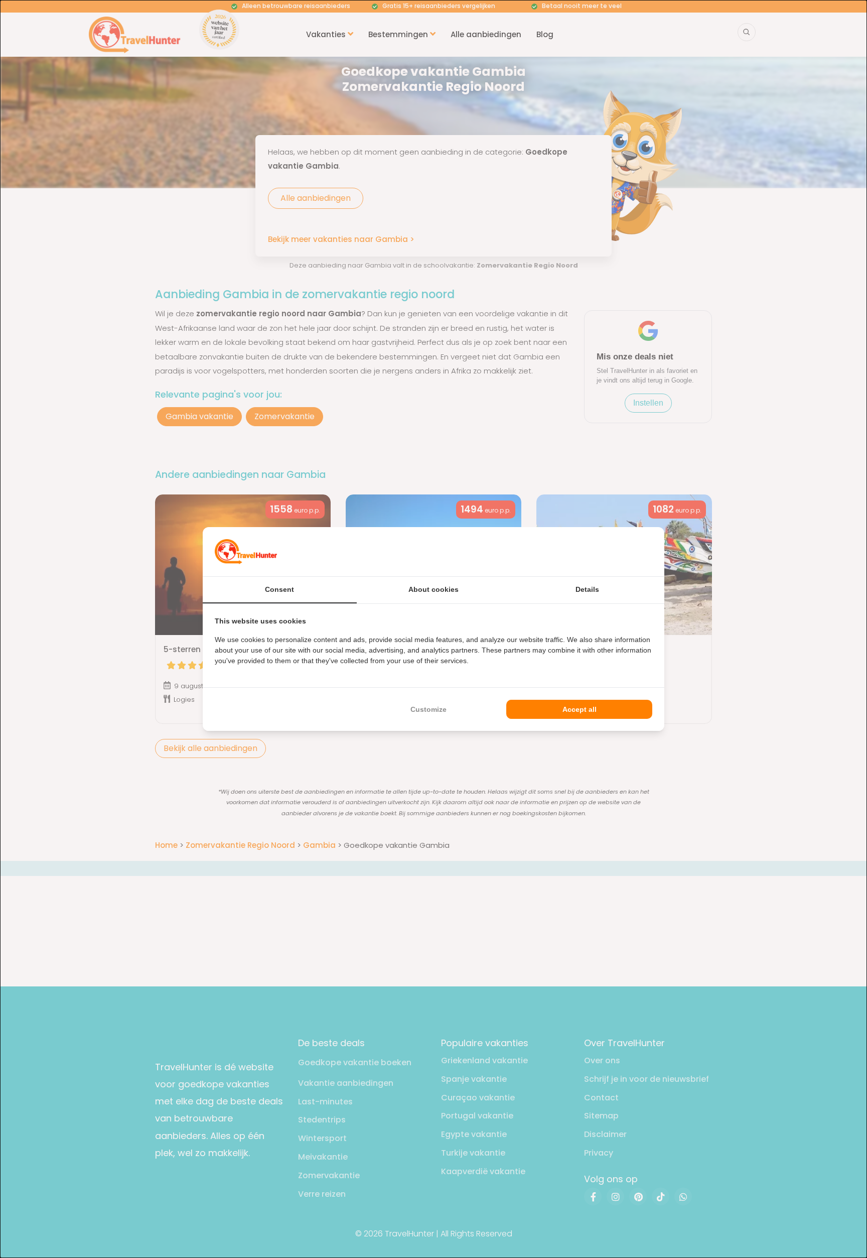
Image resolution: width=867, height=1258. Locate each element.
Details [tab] (587, 589)
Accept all (579, 709)
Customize (428, 709)
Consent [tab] (279, 589)
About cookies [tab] (433, 589)
